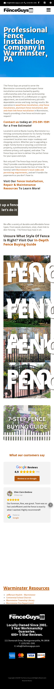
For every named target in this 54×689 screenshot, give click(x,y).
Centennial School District (18, 597)
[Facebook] (38, 3)
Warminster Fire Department (20, 603)
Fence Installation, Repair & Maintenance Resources (23, 184)
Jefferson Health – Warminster (20, 594)
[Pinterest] (50, 3)
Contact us (11, 122)
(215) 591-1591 (28, 643)
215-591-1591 (41, 122)
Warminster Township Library (20, 600)
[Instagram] (44, 3)
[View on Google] (9, 493)
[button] (3, 505)
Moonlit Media (27, 681)
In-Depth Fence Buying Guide (26, 242)
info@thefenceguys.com (15, 3)
